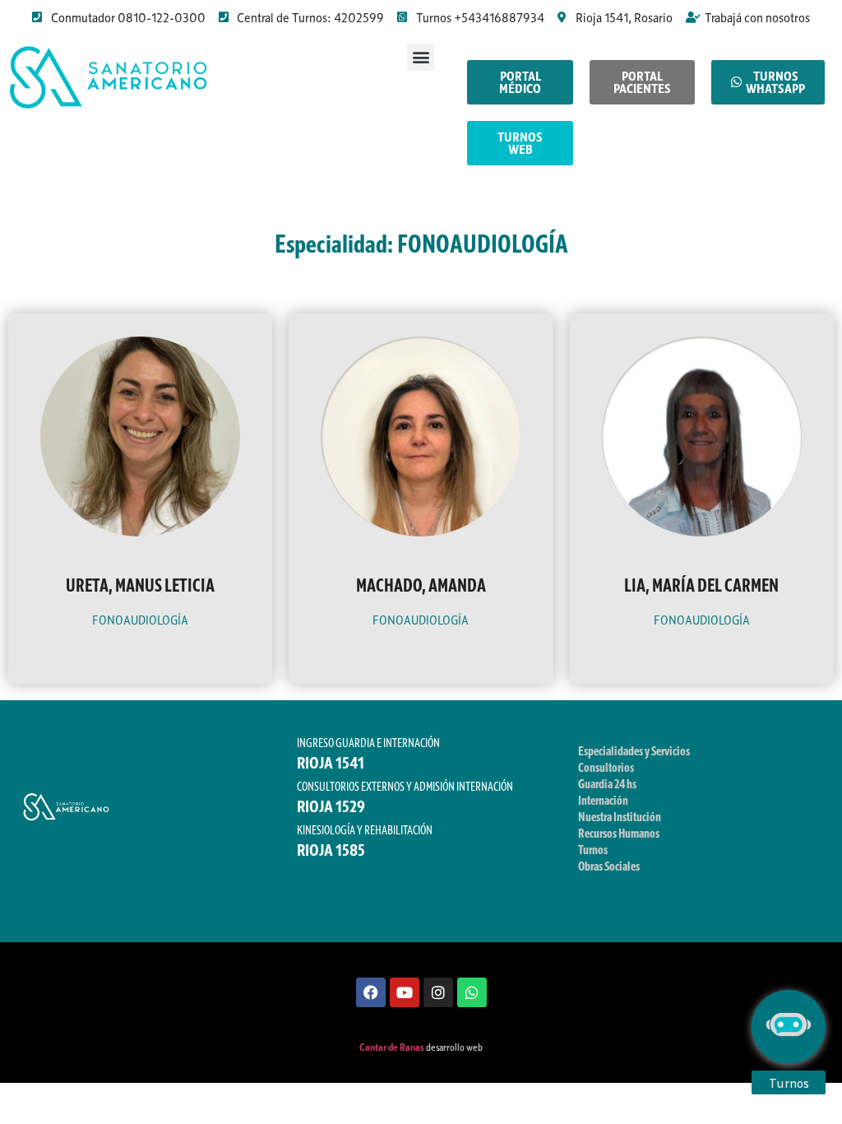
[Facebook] (371, 992)
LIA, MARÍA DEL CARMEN (701, 585)
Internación (603, 800)
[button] (420, 57)
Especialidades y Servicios (634, 750)
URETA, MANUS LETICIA (140, 585)
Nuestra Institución (619, 816)
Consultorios (606, 767)
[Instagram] (438, 992)
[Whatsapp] (472, 992)
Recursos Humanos (618, 832)
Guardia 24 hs (607, 783)
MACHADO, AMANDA (421, 585)
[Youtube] (404, 992)
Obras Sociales (609, 865)
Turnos (593, 849)
